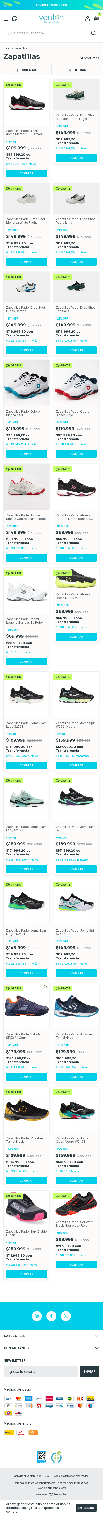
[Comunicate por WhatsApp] (14, 19)
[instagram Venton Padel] (37, 1316)
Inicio (7, 48)
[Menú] (7, 19)
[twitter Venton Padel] (66, 1316)
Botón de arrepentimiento (51, 1487)
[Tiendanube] (51, 1495)
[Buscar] (93, 33)
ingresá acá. (81, 1482)
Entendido (86, 1507)
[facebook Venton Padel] (51, 1316)
